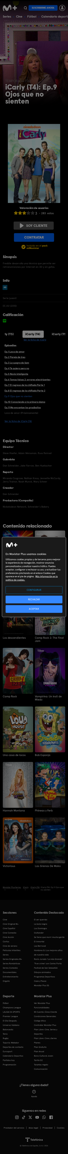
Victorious (9, 866)
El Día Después (10, 1021)
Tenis (5, 1034)
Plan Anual (39, 1051)
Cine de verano (10, 946)
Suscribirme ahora (43, 7)
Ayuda (34, 1096)
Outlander (39, 933)
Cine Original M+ (10, 924)
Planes (37, 1042)
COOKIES (60, 1128)
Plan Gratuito (40, 1047)
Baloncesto (8, 1029)
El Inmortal (39, 941)
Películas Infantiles (11, 950)
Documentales (9, 972)
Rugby (5, 1038)
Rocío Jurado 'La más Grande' (48, 959)
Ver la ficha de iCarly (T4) (18, 421)
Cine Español (9, 928)
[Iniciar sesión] (62, 8)
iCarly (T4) (32, 334)
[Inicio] (10, 8)
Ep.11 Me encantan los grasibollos (23, 407)
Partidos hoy (8, 1060)
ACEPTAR (34, 609)
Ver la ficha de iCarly (35, 339)
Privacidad (47, 1128)
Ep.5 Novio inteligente (16, 374)
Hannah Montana (14, 810)
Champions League (12, 1007)
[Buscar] (25, 7)
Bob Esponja (42, 755)
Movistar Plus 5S (41, 985)
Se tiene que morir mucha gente (49, 937)
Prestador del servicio (14, 1128)
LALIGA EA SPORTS (11, 1012)
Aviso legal (33, 1128)
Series (7, 16)
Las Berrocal (40, 946)
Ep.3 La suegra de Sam (17, 362)
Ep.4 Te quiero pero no (17, 368)
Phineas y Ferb (44, 810)
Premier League (10, 1016)
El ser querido (40, 919)
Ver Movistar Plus (42, 1003)
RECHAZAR (34, 599)
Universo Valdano (11, 1025)
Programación (9, 1064)
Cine (19, 16)
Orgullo (6, 981)
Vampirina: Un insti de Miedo (48, 698)
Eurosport (7, 1051)
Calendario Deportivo (13, 1056)
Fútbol (31, 16)
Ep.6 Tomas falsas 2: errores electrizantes (27, 379)
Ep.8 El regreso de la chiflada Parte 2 (25, 390)
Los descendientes (14, 637)
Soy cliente (36, 225)
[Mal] (20, 213)
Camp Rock (10, 696)
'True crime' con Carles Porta (48, 963)
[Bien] (28, 213)
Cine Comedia (9, 933)
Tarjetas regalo (41, 1064)
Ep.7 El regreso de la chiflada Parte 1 (25, 385)
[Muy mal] (16, 213)
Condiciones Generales (45, 1016)
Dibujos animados (42, 972)
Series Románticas (11, 963)
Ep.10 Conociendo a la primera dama (25, 401)
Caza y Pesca (40, 981)
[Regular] (24, 213)
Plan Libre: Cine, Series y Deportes (45, 1031)
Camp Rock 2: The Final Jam (49, 639)
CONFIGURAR (34, 589)
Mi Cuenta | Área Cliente (45, 1012)
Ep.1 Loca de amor (15, 351)
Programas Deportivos (44, 976)
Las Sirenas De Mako (48, 866)
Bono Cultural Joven (43, 1056)
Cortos (6, 941)
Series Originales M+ (12, 959)
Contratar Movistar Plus (45, 1025)
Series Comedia (10, 968)
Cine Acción (8, 937)
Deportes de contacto (13, 1047)
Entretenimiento (10, 976)
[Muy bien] (33, 213)
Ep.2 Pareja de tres (15, 357)
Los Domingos (40, 928)
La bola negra (40, 924)
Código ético (40, 1021)
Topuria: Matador (11, 1042)
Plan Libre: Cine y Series (45, 1038)
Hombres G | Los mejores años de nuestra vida (48, 952)
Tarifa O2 (38, 1060)
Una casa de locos (14, 755)
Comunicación (41, 1069)
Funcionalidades (41, 1007)
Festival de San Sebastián (46, 968)
